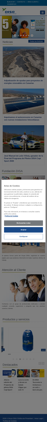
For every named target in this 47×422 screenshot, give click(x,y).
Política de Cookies (11, 216)
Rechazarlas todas (24, 223)
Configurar (23, 236)
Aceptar (24, 230)
